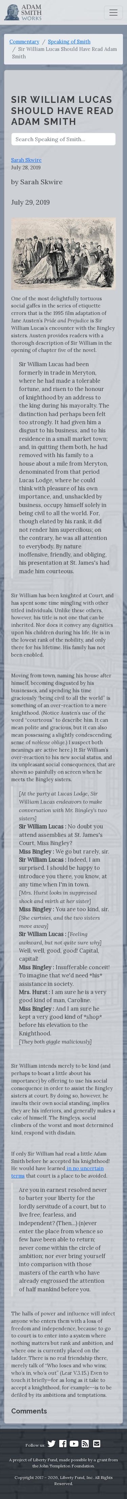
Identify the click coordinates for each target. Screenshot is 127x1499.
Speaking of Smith (69, 41)
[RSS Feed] (85, 1445)
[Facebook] (63, 1445)
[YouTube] (74, 1445)
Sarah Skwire (26, 160)
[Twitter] (51, 1445)
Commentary (24, 41)
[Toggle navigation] (113, 12)
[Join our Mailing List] (96, 1445)
